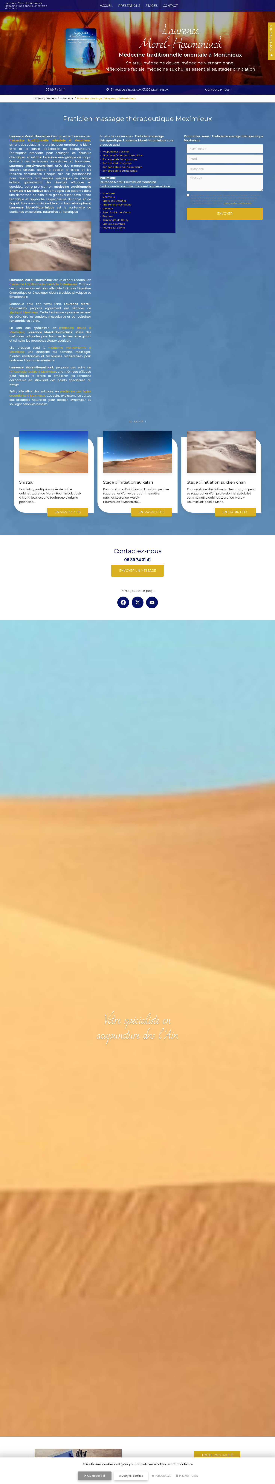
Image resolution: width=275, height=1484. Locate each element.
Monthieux (109, 193)
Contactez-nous (217, 89)
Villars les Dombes (114, 224)
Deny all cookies (132, 1476)
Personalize (163, 1476)
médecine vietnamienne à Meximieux (50, 350)
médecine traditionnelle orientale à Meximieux (43, 284)
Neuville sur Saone (114, 227)
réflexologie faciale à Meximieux (32, 372)
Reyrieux (108, 216)
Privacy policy (188, 1476)
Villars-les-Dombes (114, 200)
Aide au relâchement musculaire (123, 155)
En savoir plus (68, 512)
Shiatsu (26, 482)
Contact (170, 5)
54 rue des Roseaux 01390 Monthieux (140, 89)
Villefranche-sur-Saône (117, 204)
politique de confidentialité (237, 203)
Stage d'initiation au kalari (128, 482)
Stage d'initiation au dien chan (216, 482)
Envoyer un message (137, 570)
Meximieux (66, 98)
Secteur (51, 98)
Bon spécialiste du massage (120, 170)
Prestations (129, 5)
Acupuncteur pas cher (116, 151)
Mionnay (108, 208)
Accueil (106, 5)
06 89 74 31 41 (55, 89)
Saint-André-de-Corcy (117, 212)
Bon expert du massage (117, 163)
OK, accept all (95, 1476)
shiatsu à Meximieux (23, 312)
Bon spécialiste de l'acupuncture (122, 167)
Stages (152, 5)
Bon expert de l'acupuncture (120, 159)
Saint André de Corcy (115, 220)
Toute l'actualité (217, 1455)
